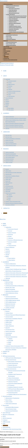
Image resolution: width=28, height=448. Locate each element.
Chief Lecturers (12, 245)
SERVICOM (8, 335)
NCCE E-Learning (6, 50)
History (7, 249)
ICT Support (11, 24)
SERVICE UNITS (7, 309)
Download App (6, 58)
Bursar (10, 236)
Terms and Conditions (11, 39)
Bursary (7, 311)
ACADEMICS (6, 262)
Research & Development (11, 298)
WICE (9, 344)
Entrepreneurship (12, 30)
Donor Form (8, 36)
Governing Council (13, 229)
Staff (4, 55)
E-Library (5, 52)
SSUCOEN (10, 340)
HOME (4, 223)
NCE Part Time (9, 283)
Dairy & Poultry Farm (10, 43)
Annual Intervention (10, 14)
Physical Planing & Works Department (15, 315)
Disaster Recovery (13, 11)
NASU (9, 342)
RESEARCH (5, 294)
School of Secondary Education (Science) (15, 274)
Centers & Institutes (10, 296)
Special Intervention (10, 7)
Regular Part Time (10, 287)
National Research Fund (14, 13)
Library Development (13, 18)
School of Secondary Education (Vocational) (16, 272)
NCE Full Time (9, 282)
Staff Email (6, 56)
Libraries (7, 278)
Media (7, 256)
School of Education (10, 263)
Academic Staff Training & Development (17, 17)
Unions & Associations (11, 336)
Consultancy (8, 333)
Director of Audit (12, 241)
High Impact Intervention (14, 8)
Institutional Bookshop (11, 45)
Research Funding (10, 305)
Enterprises (5, 40)
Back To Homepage (4, 447)
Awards (7, 254)
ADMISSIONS (6, 280)
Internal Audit (9, 316)
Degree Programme (10, 289)
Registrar (10, 234)
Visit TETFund (6, 46)
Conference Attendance (14, 20)
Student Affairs (9, 320)
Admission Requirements (11, 291)
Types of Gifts (9, 37)
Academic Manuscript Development (16, 31)
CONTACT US (6, 351)
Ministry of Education (7, 48)
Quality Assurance (10, 331)
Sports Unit (8, 324)
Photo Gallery (11, 258)
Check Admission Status (11, 293)
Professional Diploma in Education (14, 285)
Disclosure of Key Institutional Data (10, 59)
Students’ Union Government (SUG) (14, 346)
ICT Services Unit (9, 329)
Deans (9, 243)
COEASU (10, 338)
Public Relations (9, 325)
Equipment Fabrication (14, 29)
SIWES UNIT (8, 322)
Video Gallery (11, 260)
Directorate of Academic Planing (13, 318)
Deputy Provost (12, 232)
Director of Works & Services (15, 240)
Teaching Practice (12, 21)
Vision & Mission (9, 247)
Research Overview (10, 304)
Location (7, 251)
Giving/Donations (6, 33)
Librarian (10, 238)
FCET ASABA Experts (10, 302)
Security (7, 327)
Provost (10, 230)
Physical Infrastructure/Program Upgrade (18, 15)
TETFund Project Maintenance (12, 5)
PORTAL (5, 353)
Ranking (7, 252)
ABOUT (4, 225)
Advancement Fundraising (12, 34)
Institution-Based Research (15, 23)
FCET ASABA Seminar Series (12, 300)
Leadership (8, 227)
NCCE (4, 49)
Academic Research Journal (15, 26)
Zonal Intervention (13, 10)
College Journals (9, 307)
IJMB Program (6, 53)
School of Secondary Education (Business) (16, 276)
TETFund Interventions (8, 4)
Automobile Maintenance (11, 42)
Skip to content (3, 0)
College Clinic (9, 313)
